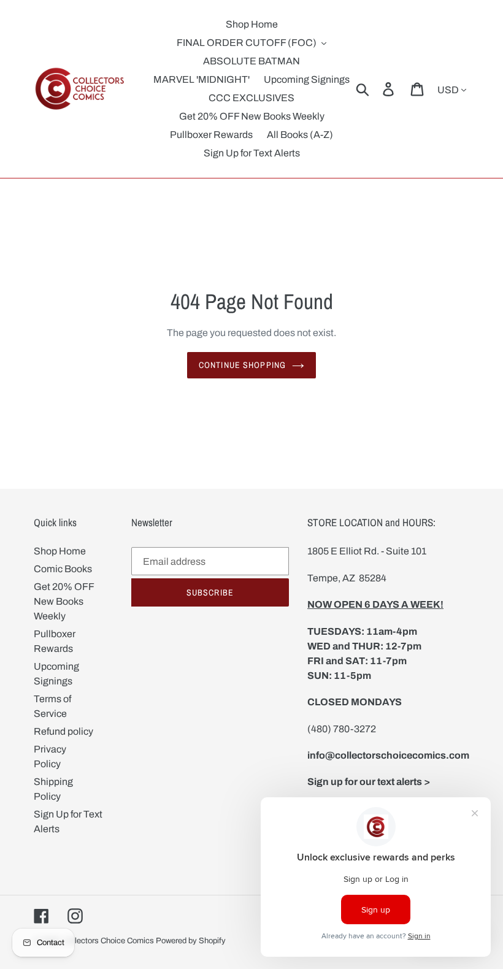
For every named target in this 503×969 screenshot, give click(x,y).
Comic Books (63, 569)
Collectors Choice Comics (108, 940)
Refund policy (63, 731)
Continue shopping (242, 364)
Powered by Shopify (191, 940)
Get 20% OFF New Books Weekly (64, 601)
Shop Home (60, 551)
